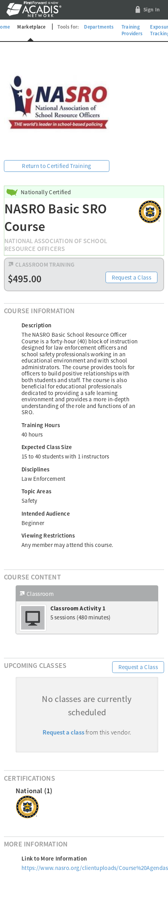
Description (36, 325)
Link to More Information (54, 858)
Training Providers (132, 30)
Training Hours (40, 425)
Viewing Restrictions (48, 535)
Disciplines (35, 469)
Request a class (63, 732)
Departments (99, 26)
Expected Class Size (46, 447)
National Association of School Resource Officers (55, 245)
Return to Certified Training (56, 166)
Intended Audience (45, 513)
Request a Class (132, 277)
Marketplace (31, 26)
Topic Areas (36, 491)
